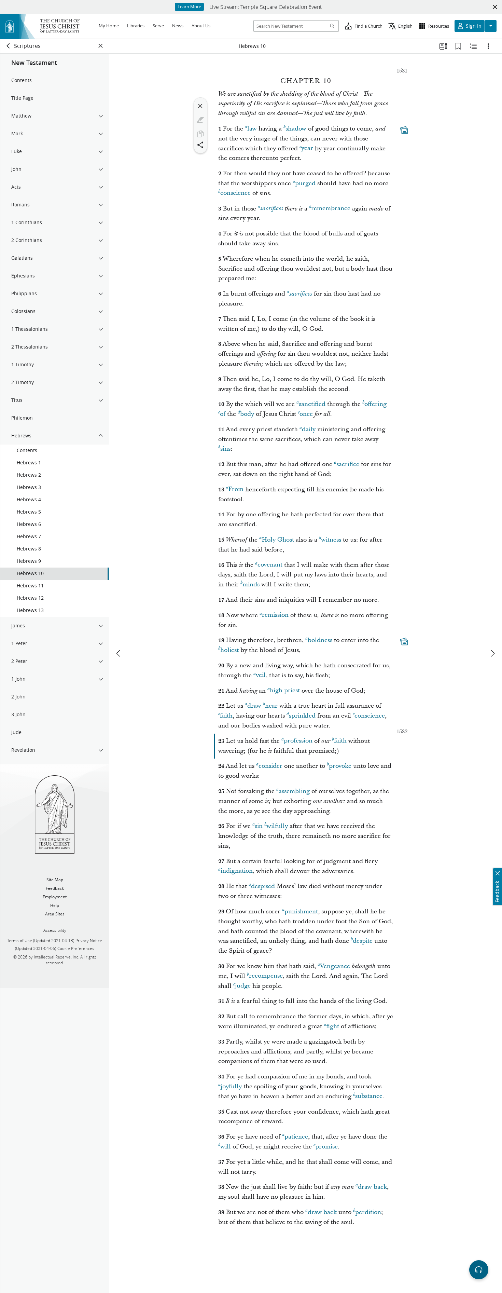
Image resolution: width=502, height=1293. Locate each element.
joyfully (231, 1086)
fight (332, 1026)
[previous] (119, 653)
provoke (340, 766)
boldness (320, 640)
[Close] (200, 105)
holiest (229, 650)
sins (225, 449)
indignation (237, 871)
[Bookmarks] (458, 46)
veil (261, 675)
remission (275, 615)
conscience (235, 193)
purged (305, 183)
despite (363, 941)
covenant (269, 565)
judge (243, 986)
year (307, 148)
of (222, 414)
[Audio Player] (478, 1269)
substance (368, 1096)
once (306, 414)
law (252, 128)
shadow (295, 128)
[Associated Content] (404, 130)
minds (251, 584)
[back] (8, 45)
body (247, 414)
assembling (294, 791)
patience (296, 1136)
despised (263, 886)
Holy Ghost (278, 539)
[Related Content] (473, 46)
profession (298, 741)
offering (375, 404)
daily (309, 429)
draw (254, 706)
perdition (368, 1212)
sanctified (312, 404)
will (225, 1146)
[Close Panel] (100, 45)
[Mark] (200, 119)
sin (259, 826)
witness (331, 539)
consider (270, 766)
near (271, 706)
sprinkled (302, 715)
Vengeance (335, 966)
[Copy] (200, 133)
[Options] (488, 46)
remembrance (330, 208)
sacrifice (347, 464)
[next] (492, 653)
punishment (301, 911)
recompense (266, 976)
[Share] (200, 144)
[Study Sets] (443, 46)
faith (226, 715)
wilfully (277, 826)
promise (326, 1146)
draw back (372, 1187)
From (235, 489)
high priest (285, 690)
